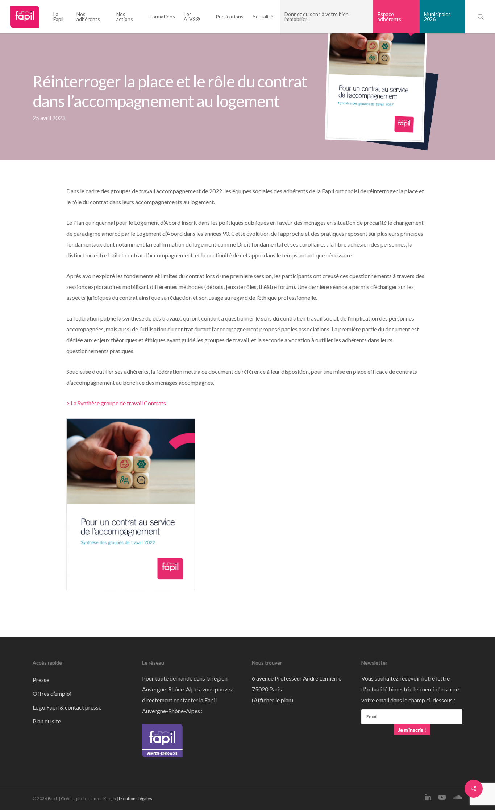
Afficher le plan (272, 700)
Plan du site (47, 721)
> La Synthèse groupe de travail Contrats (116, 403)
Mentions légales (135, 798)
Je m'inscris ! (412, 730)
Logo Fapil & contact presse (67, 707)
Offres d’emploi (52, 693)
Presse (41, 679)
